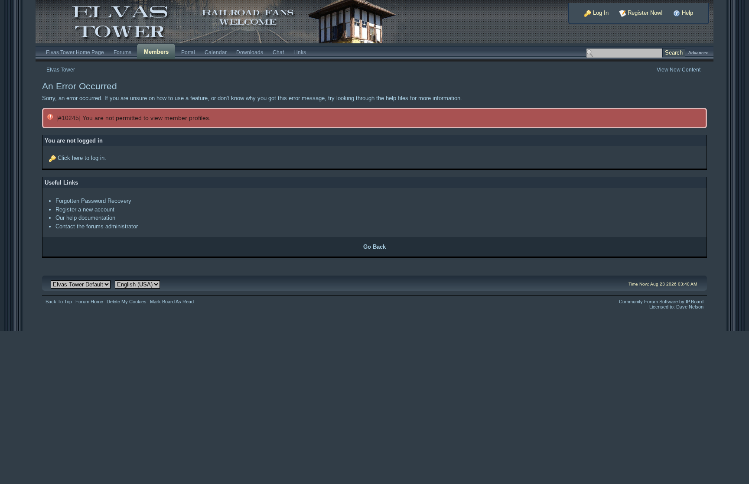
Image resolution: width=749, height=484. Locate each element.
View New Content (678, 69)
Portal (188, 52)
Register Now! (644, 13)
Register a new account (84, 209)
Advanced (698, 52)
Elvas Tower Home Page (75, 52)
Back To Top (59, 301)
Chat (278, 52)
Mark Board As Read (172, 301)
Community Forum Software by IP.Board (661, 301)
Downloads (249, 52)
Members (156, 52)
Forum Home (89, 301)
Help (686, 13)
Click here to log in (81, 158)
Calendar (216, 52)
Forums (122, 52)
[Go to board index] (224, 21)
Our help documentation (85, 217)
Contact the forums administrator (96, 226)
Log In (600, 13)
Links (299, 52)
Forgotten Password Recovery (93, 201)
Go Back (374, 247)
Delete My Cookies (127, 301)
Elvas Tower (60, 69)
